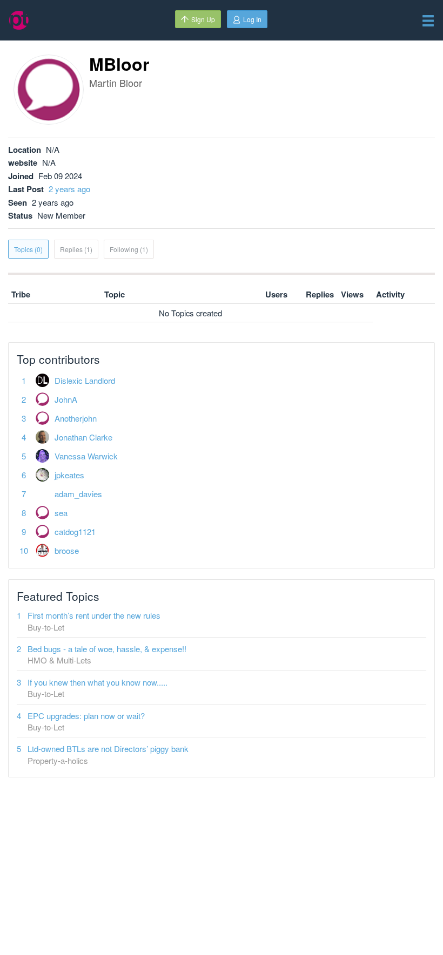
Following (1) (129, 249)
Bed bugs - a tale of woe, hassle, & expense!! (107, 648)
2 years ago (69, 188)
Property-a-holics (58, 760)
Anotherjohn (76, 418)
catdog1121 (75, 531)
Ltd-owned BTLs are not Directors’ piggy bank (108, 748)
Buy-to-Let (46, 627)
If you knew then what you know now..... (97, 682)
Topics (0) (28, 249)
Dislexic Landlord (85, 380)
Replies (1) (76, 249)
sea (61, 512)
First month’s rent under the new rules (94, 615)
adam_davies (78, 493)
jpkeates (69, 474)
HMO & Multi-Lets (59, 660)
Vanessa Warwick (86, 456)
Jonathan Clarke (83, 437)
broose (67, 550)
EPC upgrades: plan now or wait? (86, 715)
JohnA (66, 399)
